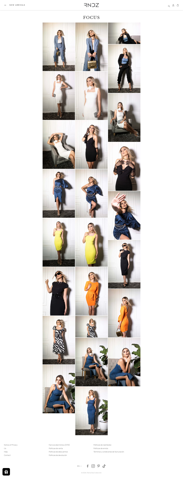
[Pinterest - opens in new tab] (98, 466)
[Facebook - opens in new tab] (87, 466)
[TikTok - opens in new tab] (104, 466)
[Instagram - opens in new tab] (93, 466)
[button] (5, 5)
